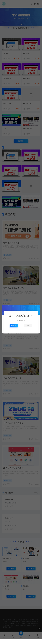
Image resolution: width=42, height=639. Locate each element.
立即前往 (13, 325)
